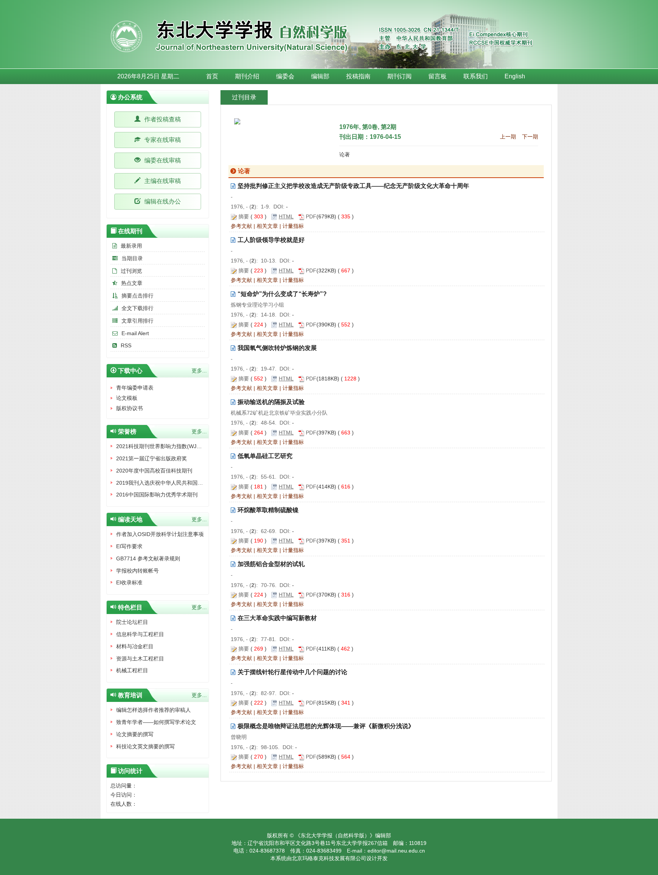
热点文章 (131, 283)
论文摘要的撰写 (134, 734)
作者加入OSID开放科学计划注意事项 (160, 534)
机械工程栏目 (132, 670)
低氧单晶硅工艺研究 (265, 456)
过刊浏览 (131, 271)
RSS (126, 345)
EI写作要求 (129, 546)
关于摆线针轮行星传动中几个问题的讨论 (292, 672)
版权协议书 (129, 408)
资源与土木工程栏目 (140, 658)
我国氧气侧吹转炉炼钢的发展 (277, 348)
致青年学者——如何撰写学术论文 (156, 722)
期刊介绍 (247, 76)
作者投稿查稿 (162, 119)
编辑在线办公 (162, 201)
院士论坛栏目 (132, 622)
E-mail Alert (135, 333)
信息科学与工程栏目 (140, 634)
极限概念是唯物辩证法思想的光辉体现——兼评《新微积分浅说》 (326, 726)
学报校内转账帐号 (137, 571)
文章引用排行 (137, 321)
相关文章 (267, 226)
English (515, 76)
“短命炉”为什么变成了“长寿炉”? (282, 294)
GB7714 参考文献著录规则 (148, 558)
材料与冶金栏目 (134, 646)
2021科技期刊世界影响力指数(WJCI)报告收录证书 (176, 446)
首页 (212, 76)
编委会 (285, 76)
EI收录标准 (129, 582)
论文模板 (126, 398)
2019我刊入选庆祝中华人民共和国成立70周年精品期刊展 (184, 483)
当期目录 (132, 258)
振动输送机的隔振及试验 (271, 402)
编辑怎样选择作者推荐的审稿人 (153, 710)
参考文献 (241, 226)
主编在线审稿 (162, 181)
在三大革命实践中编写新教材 (277, 618)
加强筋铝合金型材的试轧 (271, 564)
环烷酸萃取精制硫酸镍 (268, 510)
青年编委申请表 (134, 388)
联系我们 (475, 76)
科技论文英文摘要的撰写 (145, 746)
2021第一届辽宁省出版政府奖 (151, 458)
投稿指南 (358, 76)
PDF (311, 216)
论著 (344, 154)
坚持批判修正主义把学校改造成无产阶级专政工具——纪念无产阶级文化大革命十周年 (353, 186)
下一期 (530, 137)
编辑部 (320, 76)
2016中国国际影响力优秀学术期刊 (157, 495)
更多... (199, 371)
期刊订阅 (399, 76)
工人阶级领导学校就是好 (271, 240)
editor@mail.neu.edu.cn (396, 851)
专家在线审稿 (162, 140)
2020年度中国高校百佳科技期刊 (154, 471)
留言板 (437, 76)
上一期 (508, 137)
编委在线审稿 (162, 160)
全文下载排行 (137, 308)
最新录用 (131, 246)
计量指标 (293, 226)
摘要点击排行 (137, 296)
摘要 (243, 216)
